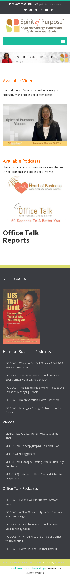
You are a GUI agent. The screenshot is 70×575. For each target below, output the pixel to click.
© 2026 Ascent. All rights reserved (22, 562)
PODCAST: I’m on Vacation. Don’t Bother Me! (33, 400)
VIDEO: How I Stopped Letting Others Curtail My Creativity (35, 464)
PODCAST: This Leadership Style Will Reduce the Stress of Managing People (35, 390)
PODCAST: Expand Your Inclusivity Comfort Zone (32, 502)
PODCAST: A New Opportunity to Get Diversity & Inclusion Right (34, 514)
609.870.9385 (19, 4)
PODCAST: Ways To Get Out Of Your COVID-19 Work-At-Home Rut (34, 365)
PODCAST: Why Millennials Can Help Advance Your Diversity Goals (33, 527)
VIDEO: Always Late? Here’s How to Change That (32, 436)
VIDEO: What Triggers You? (22, 454)
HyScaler (60, 562)
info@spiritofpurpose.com (46, 4)
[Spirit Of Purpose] (35, 25)
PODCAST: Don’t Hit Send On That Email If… (32, 549)
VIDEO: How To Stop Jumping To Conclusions (33, 446)
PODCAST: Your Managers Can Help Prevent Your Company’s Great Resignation (32, 378)
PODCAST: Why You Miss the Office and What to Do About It (33, 539)
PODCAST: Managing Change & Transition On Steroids (33, 410)
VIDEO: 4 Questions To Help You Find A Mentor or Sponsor (34, 476)
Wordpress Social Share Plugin (28, 568)
